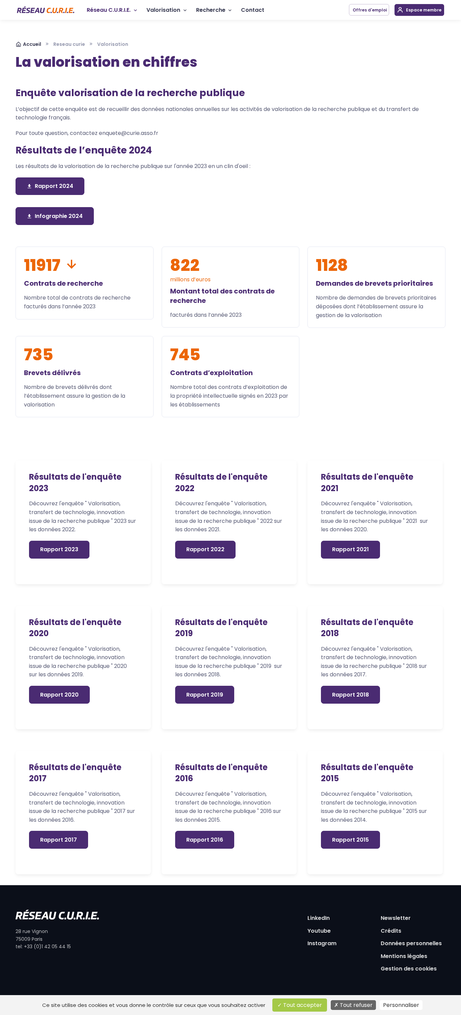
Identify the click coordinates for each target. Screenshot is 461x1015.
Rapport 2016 (204, 840)
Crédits (391, 931)
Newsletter (396, 918)
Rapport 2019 (204, 695)
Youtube (319, 931)
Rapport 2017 (58, 840)
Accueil (32, 44)
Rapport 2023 (59, 549)
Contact (252, 10)
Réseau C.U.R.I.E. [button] (109, 10)
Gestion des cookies (409, 968)
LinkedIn (318, 918)
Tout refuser (355, 1005)
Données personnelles (411, 943)
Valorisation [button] (163, 10)
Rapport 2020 (59, 695)
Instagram (321, 943)
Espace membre (423, 10)
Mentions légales (404, 956)
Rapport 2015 (350, 840)
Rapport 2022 (205, 549)
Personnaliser (401, 1005)
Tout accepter (302, 1005)
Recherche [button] (210, 10)
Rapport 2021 (350, 549)
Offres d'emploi (369, 10)
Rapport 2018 (350, 695)
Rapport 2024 (54, 186)
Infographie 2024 (59, 216)
